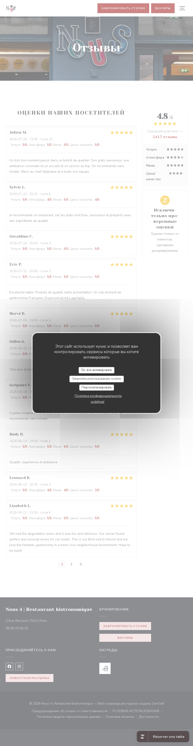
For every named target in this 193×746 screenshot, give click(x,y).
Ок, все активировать (96, 370)
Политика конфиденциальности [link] (98, 396)
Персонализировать (97, 387)
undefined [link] (97, 402)
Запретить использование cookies (96, 379)
